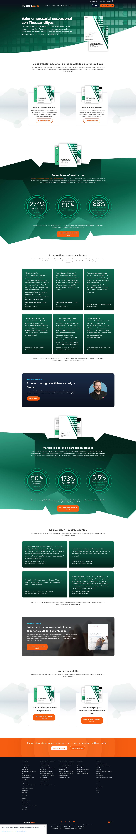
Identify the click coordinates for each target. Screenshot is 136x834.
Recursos (64, 5)
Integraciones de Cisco (64, 767)
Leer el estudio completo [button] (68, 234)
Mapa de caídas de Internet (83, 769)
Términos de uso (62, 824)
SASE (41, 783)
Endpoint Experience (26, 775)
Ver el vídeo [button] (33, 398)
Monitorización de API (45, 763)
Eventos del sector (81, 767)
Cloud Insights (25, 767)
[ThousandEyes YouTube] (74, 822)
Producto (47, 5)
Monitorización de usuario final (46, 773)
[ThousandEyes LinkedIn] (69, 822)
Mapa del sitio (54, 824)
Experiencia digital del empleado (47, 784)
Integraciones (24, 783)
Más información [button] (44, 121)
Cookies (91, 824)
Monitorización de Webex (64, 777)
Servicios (98, 773)
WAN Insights (24, 792)
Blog (78, 763)
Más (70, 5)
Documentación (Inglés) (101, 763)
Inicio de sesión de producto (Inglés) (104, 771)
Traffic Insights (25, 790)
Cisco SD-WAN (62, 769)
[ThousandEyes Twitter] (65, 822)
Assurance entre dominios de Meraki (66, 771)
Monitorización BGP (44, 765)
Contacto (98, 788)
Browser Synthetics (26, 765)
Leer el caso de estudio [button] (37, 647)
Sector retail (24, 809)
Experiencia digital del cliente (46, 771)
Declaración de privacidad (72, 824)
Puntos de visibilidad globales (28, 777)
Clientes (97, 790)
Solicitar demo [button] (77, 748)
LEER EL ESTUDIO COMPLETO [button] (44, 717)
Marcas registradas (83, 824)
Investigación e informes (82, 773)
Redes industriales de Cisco (65, 765)
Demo (95, 6)
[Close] (44, 826)
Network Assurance (44, 781)
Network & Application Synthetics (29, 784)
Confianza (98, 781)
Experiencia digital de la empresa (47, 775)
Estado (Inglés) (99, 775)
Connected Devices (26, 769)
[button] (102, 1)
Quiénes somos (99, 786)
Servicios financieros (26, 800)
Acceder (109, 1)
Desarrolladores (80, 765)
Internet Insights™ (25, 781)
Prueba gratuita (107, 6)
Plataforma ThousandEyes (27, 788)
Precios (23, 786)
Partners (97, 792)
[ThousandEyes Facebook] (61, 822)
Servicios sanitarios (26, 804)
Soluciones (55, 5)
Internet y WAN (25, 779)
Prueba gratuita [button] (59, 748)
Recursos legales (47, 824)
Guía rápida (98, 769)
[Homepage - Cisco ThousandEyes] (32, 5)
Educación (24, 798)
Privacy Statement (7, 831)
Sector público (25, 802)
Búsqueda (92, 1)
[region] (23, 829)
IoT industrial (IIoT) (44, 777)
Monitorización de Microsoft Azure (66, 773)
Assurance (24, 763)
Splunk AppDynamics (63, 775)
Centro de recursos (81, 771)
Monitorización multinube (45, 779)
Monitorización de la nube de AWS (66, 763)
